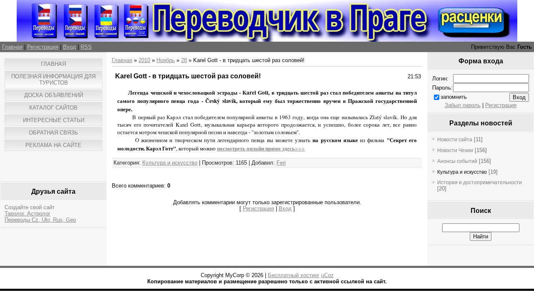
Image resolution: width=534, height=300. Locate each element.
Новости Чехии (455, 150)
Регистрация (42, 47)
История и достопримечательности (479, 182)
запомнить (454, 97)
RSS (86, 47)
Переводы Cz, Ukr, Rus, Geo (40, 220)
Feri (281, 163)
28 (184, 60)
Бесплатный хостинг (294, 275)
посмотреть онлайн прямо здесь (256, 148)
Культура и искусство (169, 163)
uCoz (327, 275)
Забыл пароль (463, 105)
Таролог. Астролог (27, 213)
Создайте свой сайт (30, 207)
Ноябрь (165, 60)
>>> (300, 148)
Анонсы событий (457, 161)
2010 (144, 60)
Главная (12, 47)
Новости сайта (454, 139)
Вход (69, 47)
